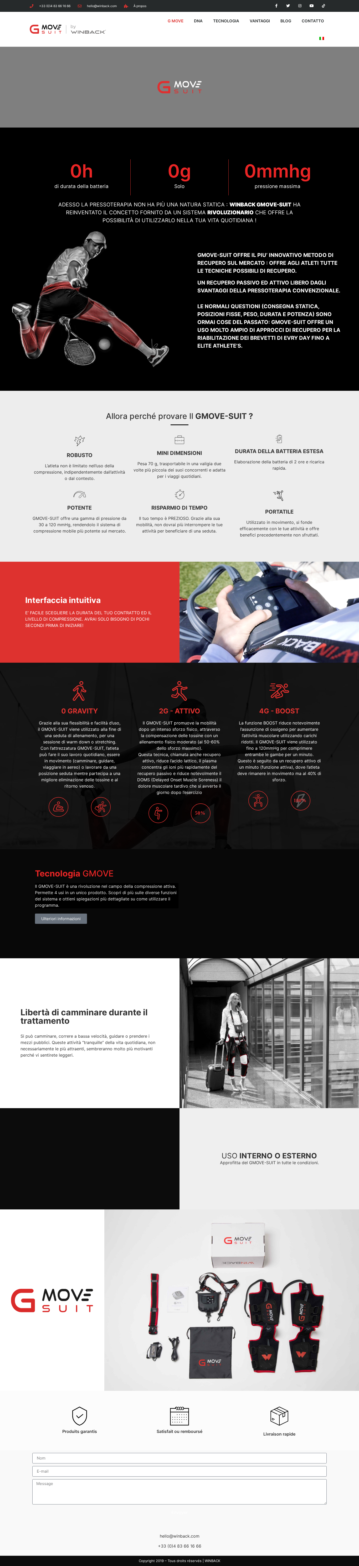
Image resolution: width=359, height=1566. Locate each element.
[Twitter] (288, 6)
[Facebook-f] (276, 6)
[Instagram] (300, 6)
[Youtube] (311, 6)
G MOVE (175, 20)
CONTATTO (313, 20)
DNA (198, 20)
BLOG (285, 20)
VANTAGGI (260, 20)
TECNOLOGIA (226, 20)
